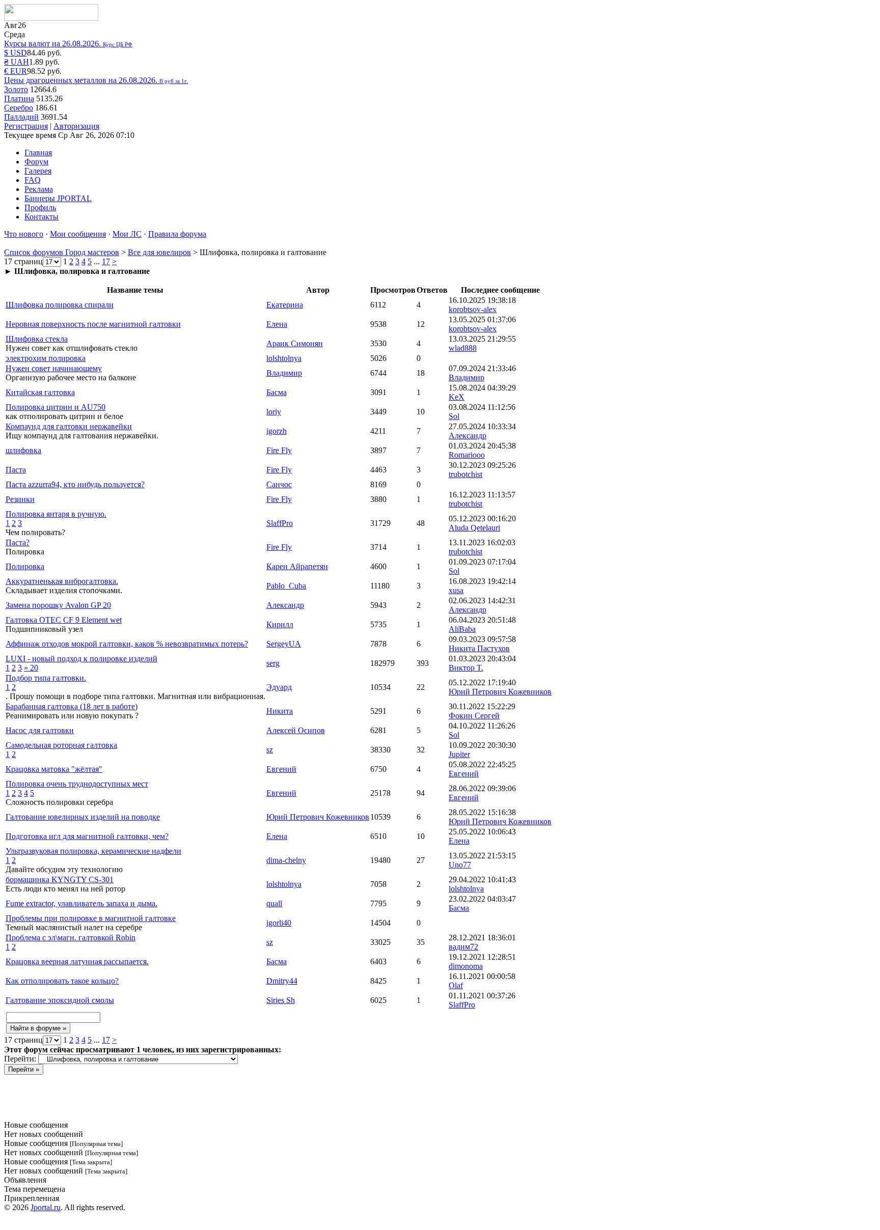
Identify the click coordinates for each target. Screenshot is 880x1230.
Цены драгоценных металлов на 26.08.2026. (96, 80)
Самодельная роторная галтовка (61, 745)
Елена (276, 324)
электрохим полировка (46, 358)
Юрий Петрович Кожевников (317, 817)
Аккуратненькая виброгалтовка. (62, 581)
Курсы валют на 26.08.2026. (68, 43)
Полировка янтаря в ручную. (56, 514)
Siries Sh (280, 1000)
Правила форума (177, 234)
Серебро (18, 107)
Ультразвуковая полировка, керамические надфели (93, 851)
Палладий (21, 117)
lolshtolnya (283, 358)
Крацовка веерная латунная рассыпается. (77, 961)
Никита (279, 711)
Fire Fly (279, 450)
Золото (16, 89)
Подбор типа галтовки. (46, 678)
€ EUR (15, 71)
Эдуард (279, 687)
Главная (38, 152)
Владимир (284, 373)
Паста (16, 469)
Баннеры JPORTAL (58, 198)
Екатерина (284, 304)
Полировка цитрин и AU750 (55, 407)
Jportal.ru (46, 1207)
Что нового (23, 234)
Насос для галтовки (40, 730)
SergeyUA (283, 643)
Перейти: (20, 1058)
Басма (276, 392)
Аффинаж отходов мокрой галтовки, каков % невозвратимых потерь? (127, 643)
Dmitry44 (281, 980)
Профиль (40, 207)
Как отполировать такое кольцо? (62, 980)
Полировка (25, 566)
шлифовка (23, 450)
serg (273, 663)
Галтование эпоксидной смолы (60, 1000)
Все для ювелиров (159, 252)
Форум (36, 161)
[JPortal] (51, 18)
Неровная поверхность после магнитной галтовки (93, 324)
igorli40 (278, 922)
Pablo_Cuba (286, 585)
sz (269, 749)
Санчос (279, 484)
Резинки (20, 499)
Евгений (281, 769)
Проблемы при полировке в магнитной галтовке (91, 918)
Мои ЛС (127, 234)
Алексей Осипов (295, 730)
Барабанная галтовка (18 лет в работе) (72, 706)
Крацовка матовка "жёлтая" (54, 769)
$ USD (15, 52)
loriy (273, 411)
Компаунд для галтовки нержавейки (69, 426)
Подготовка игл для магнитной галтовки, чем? (87, 836)
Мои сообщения (78, 234)
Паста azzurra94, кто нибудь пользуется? (75, 484)
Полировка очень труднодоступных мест (77, 783)
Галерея (37, 170)
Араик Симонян (294, 343)
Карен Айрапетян (297, 566)
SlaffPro (279, 523)
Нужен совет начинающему (54, 368)
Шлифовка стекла (37, 338)
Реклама (38, 189)
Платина (19, 98)
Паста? (18, 542)
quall (274, 903)
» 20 (31, 667)
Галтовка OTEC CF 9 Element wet (64, 620)
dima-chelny (286, 860)
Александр (285, 605)
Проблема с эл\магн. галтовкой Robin (70, 937)
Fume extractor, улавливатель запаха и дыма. (81, 903)
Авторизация (76, 126)
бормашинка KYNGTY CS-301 (60, 879)
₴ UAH (16, 62)
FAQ (32, 180)
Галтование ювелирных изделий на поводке (83, 817)
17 (106, 261)
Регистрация (26, 126)
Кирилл (279, 624)
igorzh (276, 431)
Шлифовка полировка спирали (60, 304)
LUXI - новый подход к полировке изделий (81, 658)
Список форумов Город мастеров (61, 252)
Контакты (41, 216)
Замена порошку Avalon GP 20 (58, 605)
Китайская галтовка (40, 392)
